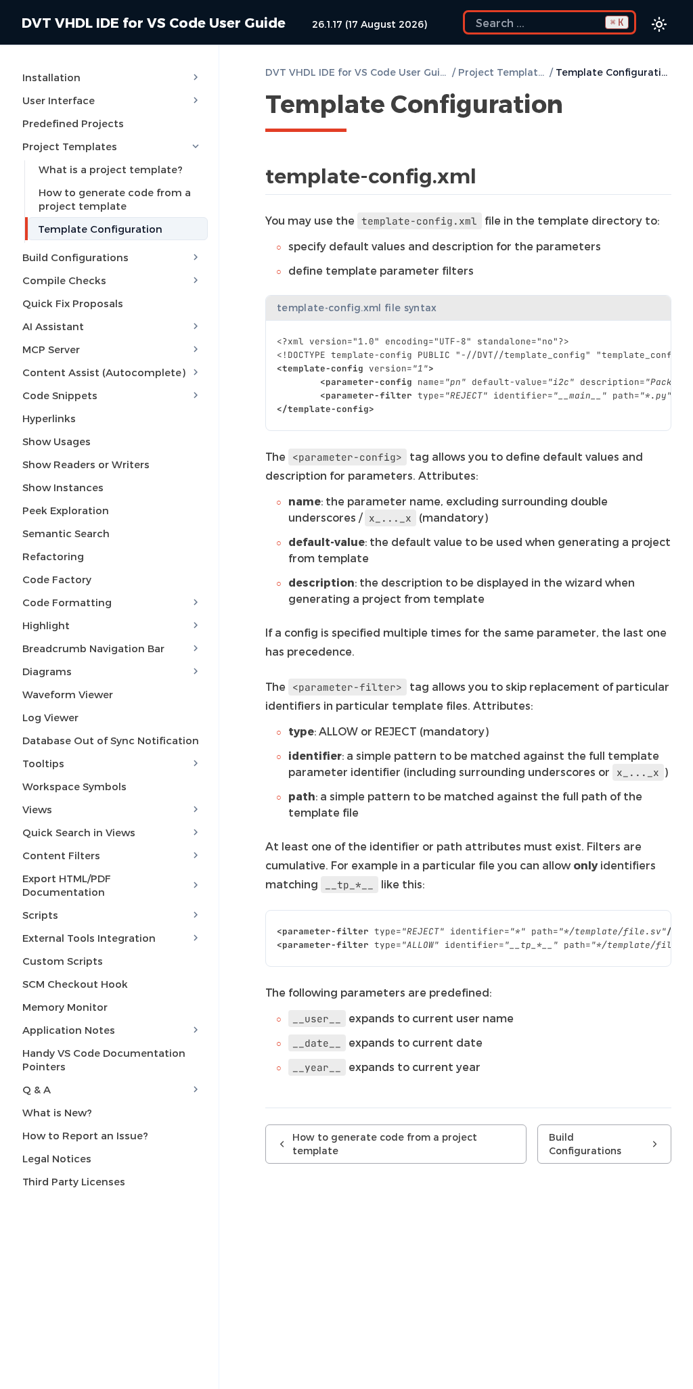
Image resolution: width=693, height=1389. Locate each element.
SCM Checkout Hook (75, 984)
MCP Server (51, 349)
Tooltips (43, 763)
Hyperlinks (49, 418)
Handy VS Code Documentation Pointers (103, 1059)
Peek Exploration (65, 510)
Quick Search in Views (78, 832)
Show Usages (56, 441)
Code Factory (56, 579)
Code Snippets (59, 395)
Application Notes (68, 1030)
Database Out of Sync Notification (110, 740)
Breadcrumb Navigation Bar (93, 648)
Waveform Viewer (67, 694)
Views (37, 809)
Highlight (46, 625)
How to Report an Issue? (85, 1135)
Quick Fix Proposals (72, 303)
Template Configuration (100, 229)
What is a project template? (111, 169)
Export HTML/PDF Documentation (66, 885)
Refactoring (53, 556)
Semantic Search (66, 533)
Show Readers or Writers (86, 464)
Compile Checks (64, 280)
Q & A (36, 1089)
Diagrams (47, 671)
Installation (51, 77)
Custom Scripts (62, 961)
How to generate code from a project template (115, 199)
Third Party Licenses (73, 1181)
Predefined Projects (73, 123)
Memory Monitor (65, 1007)
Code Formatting (67, 602)
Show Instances (63, 487)
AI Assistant (53, 326)
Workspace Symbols (74, 786)
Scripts (40, 915)
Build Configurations (75, 257)
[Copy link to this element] (578, 106)
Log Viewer (50, 717)
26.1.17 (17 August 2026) (369, 24)
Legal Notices (56, 1158)
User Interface (58, 100)
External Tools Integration (89, 938)
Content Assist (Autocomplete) (103, 372)
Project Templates (69, 146)
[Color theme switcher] (659, 24)
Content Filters (61, 855)
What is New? (57, 1112)
